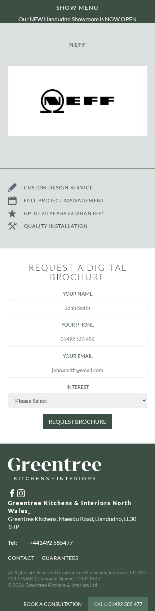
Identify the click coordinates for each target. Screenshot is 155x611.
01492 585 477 (118, 604)
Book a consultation (52, 604)
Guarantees (60, 558)
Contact (21, 558)
